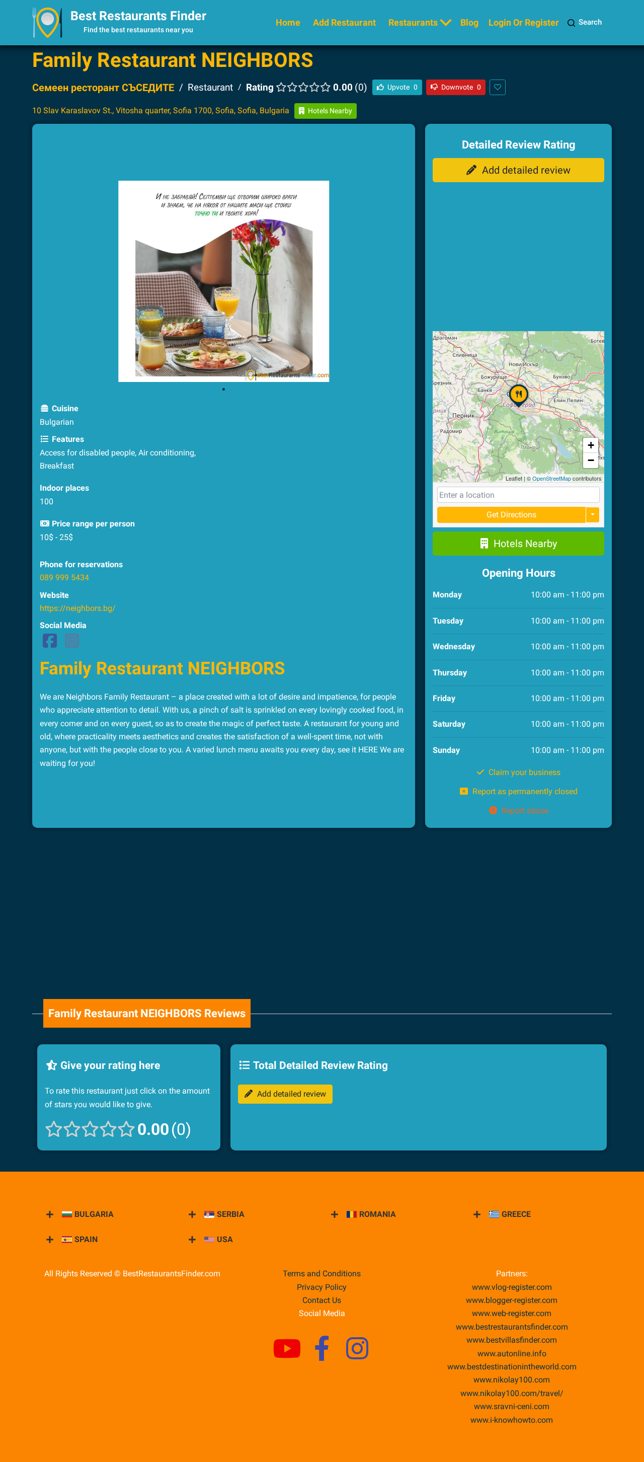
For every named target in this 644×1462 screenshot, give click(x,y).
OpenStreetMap (551, 478)
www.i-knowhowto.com (511, 1420)
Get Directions (511, 514)
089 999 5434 (64, 577)
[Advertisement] (224, 154)
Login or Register (524, 22)
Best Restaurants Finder (138, 16)
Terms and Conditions (322, 1273)
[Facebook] (50, 644)
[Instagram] (72, 644)
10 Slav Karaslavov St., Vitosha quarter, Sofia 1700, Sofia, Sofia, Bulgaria (160, 110)
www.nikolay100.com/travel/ (512, 1393)
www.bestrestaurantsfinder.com (512, 1327)
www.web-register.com (511, 1313)
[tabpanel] (224, 281)
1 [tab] (224, 389)
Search (590, 22)
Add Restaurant (344, 22)
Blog (469, 22)
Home (288, 22)
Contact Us (321, 1300)
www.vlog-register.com (512, 1287)
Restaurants (413, 22)
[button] (518, 407)
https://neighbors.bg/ (78, 608)
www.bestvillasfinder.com (511, 1340)
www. (511, 1353)
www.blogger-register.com (511, 1300)
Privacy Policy (322, 1287)
